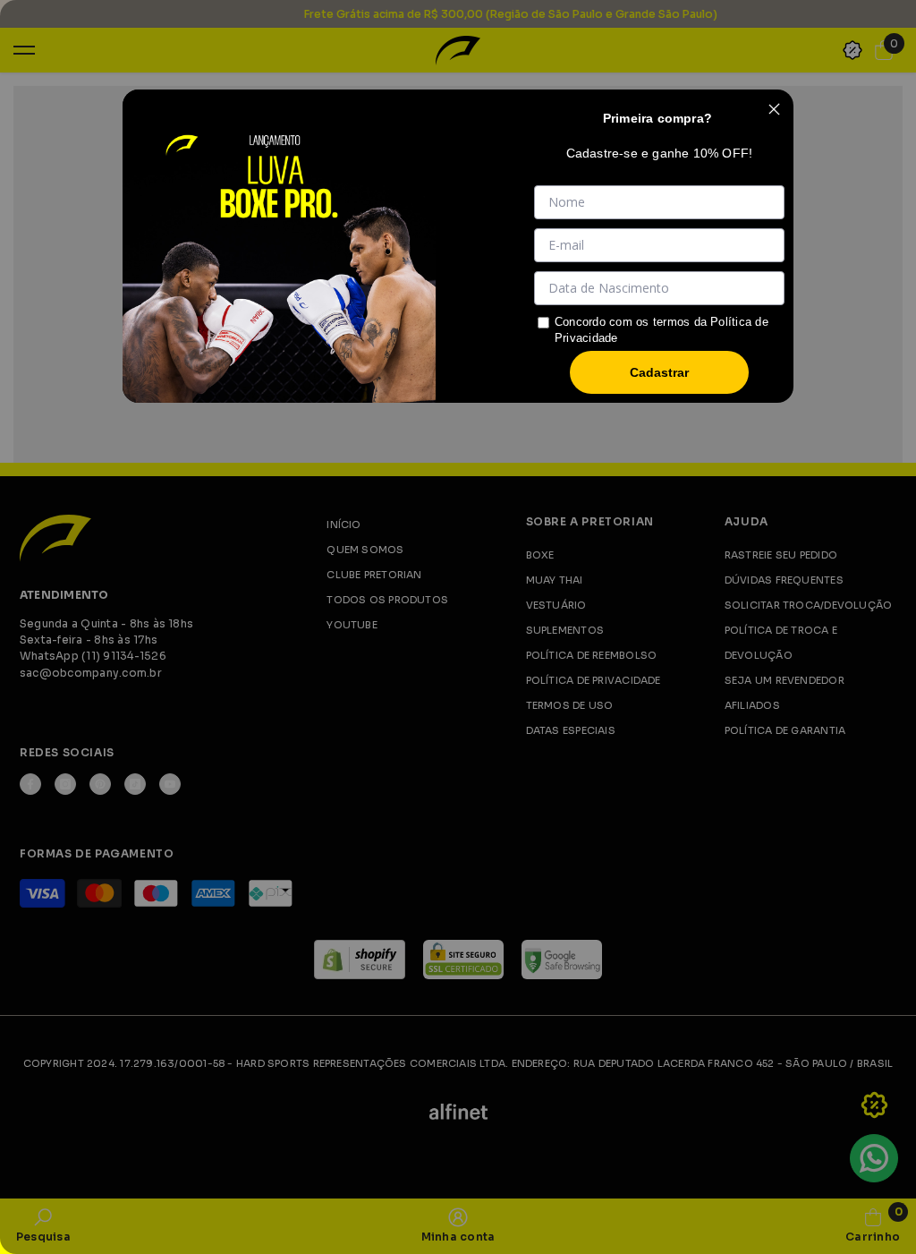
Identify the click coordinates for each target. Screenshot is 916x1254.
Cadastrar (659, 372)
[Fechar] (774, 109)
